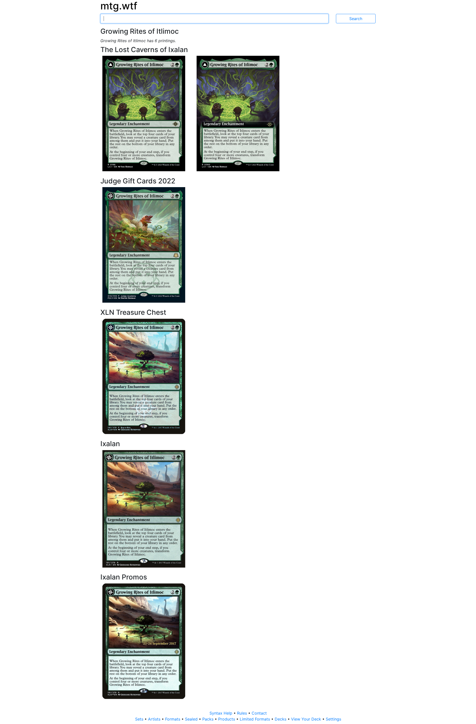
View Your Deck (306, 719)
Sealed (192, 719)
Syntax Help (221, 713)
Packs (208, 719)
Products (227, 719)
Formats (173, 719)
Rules (242, 713)
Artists (155, 719)
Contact (259, 713)
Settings (333, 719)
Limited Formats (255, 719)
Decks (281, 719)
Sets (140, 719)
